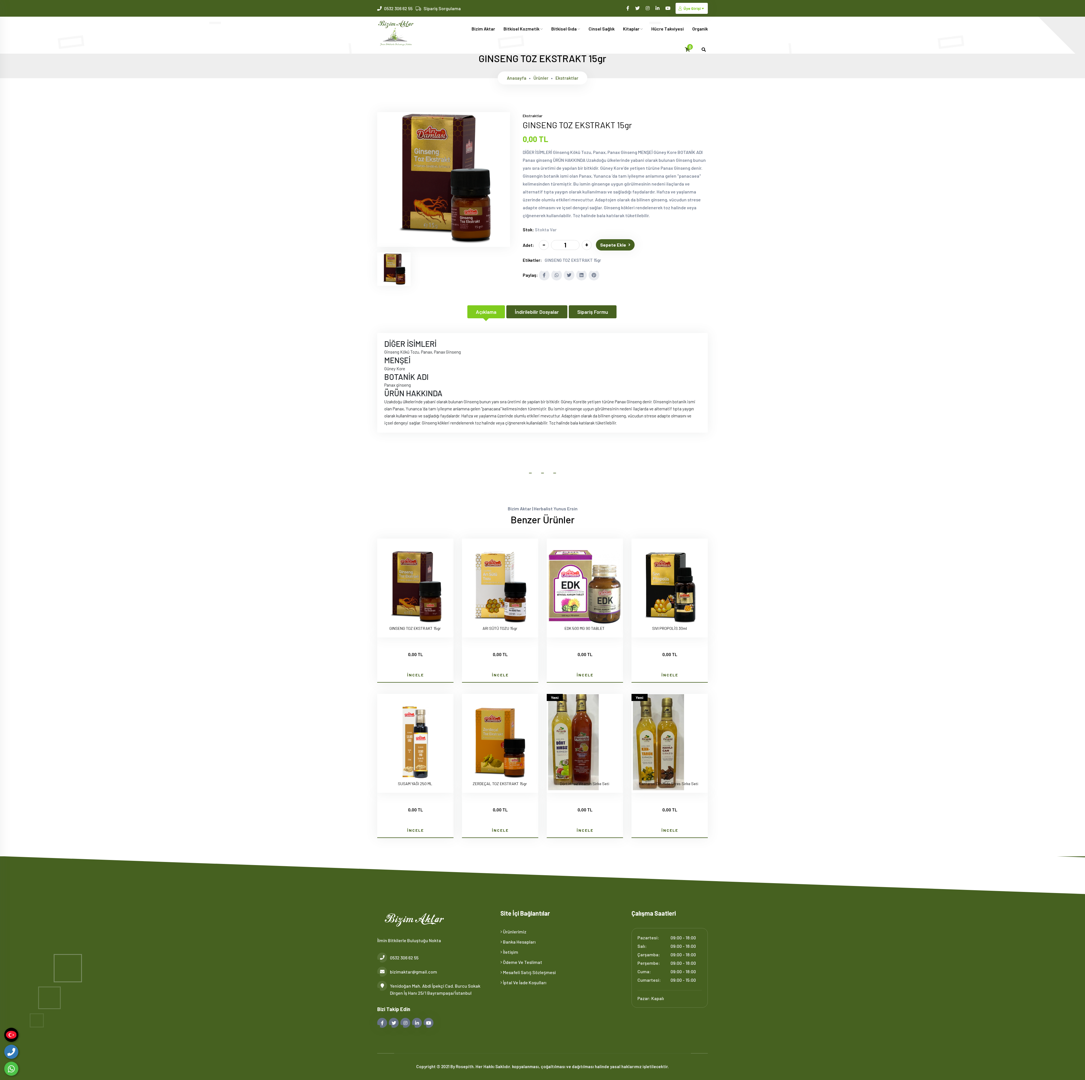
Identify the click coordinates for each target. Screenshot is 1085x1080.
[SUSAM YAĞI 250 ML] (415, 743)
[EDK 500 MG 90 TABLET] (585, 588)
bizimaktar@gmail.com (413, 971)
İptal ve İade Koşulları (524, 982)
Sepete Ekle (613, 244)
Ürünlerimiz (514, 931)
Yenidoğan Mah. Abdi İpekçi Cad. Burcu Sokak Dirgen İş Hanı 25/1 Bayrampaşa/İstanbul (435, 989)
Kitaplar (631, 28)
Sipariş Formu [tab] (592, 312)
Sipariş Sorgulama (442, 8)
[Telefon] (11, 1052)
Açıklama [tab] (486, 312)
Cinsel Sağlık (602, 28)
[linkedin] (658, 8)
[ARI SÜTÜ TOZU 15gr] (500, 588)
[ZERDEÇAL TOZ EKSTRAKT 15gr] (500, 743)
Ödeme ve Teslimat (522, 962)
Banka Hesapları (519, 941)
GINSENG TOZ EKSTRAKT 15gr (573, 260)
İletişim (510, 952)
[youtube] (668, 8)
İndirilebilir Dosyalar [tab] (537, 312)
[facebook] (628, 8)
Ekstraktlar (566, 77)
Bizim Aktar (483, 28)
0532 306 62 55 (398, 8)
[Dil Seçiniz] (11, 1035)
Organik (700, 28)
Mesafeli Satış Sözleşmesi (529, 972)
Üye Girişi (692, 8)
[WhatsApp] (11, 1069)
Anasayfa (516, 77)
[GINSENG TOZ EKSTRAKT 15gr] (443, 243)
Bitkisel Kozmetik (522, 28)
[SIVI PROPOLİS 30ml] (669, 588)
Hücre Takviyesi (667, 28)
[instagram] (648, 8)
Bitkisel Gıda (564, 28)
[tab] (394, 269)
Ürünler (540, 77)
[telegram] (638, 8)
